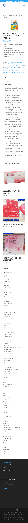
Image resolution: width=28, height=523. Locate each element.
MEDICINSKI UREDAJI (7, 384)
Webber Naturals (7, 454)
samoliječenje (19, 70)
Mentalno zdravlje (8, 319)
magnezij (5, 70)
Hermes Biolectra (7, 438)
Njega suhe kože (8, 362)
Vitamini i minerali (20, 65)
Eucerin (5, 414)
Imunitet (11, 62)
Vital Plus (6, 421)
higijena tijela (7, 287)
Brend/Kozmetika (7, 404)
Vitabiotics (6, 377)
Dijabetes (6, 296)
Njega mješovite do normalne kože (12, 356)
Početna (4, 14)
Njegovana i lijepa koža (9, 365)
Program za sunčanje (9, 367)
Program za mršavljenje (9, 332)
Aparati (4, 395)
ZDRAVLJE (5, 275)
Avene (5, 412)
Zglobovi (6, 343)
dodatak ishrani (11, 67)
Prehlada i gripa (7, 323)
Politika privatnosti (7, 482)
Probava (6, 325)
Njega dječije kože (8, 429)
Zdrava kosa (7, 371)
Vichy (5, 419)
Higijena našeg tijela (8, 303)
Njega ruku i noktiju (8, 358)
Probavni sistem (8, 327)
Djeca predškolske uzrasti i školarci (12, 427)
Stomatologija (6, 401)
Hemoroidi (6, 301)
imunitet (17, 67)
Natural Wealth (12, 70)
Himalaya (5, 440)
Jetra (5, 308)
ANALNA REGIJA (7, 292)
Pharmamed (6, 449)
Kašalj (5, 399)
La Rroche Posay (8, 416)
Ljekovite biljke (7, 314)
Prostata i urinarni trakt (9, 334)
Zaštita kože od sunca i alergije (11, 369)
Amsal (4, 431)
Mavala (5, 405)
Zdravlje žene (6, 386)
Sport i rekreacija (11, 65)
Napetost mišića (7, 321)
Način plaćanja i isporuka (9, 479)
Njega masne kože (8, 354)
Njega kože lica (7, 351)
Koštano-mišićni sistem (13, 64)
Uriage (5, 410)
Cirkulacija (6, 294)
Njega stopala (7, 360)
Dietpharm (5, 434)
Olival (5, 408)
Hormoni (6, 283)
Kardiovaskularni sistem (9, 310)
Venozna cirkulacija (8, 341)
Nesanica (6, 290)
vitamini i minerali (15, 72)
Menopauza (7, 316)
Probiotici (6, 330)
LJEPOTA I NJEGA (6, 345)
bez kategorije (6, 423)
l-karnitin (9, 69)
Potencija (6, 276)
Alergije (5, 299)
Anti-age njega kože (8, 349)
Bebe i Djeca (6, 425)
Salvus (4, 393)
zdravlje (22, 72)
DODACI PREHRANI (11, 14)
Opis (5, 77)
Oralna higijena (7, 279)
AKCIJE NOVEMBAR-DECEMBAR (10, 389)
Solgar (4, 451)
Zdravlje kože (7, 374)
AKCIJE (4, 382)
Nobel (4, 447)
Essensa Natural (7, 436)
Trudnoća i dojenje (8, 339)
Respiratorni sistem (7, 397)
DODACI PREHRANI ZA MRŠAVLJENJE (12, 347)
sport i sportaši (6, 72)
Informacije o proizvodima (9, 484)
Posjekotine (7, 285)
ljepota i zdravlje (16, 69)
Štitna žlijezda (7, 281)
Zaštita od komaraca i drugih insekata (12, 391)
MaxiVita (5, 442)
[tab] (14, 77)
